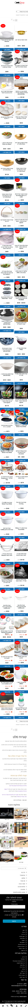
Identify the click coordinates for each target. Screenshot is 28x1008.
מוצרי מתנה (22, 977)
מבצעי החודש (22, 975)
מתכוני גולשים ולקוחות (19, 892)
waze (21, 1006)
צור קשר (23, 950)
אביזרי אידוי (22, 967)
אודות (23, 932)
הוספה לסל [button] (7, 49)
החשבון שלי (22, 942)
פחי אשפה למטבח (21, 963)
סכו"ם (23, 969)
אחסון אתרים (14, 1003)
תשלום (23, 940)
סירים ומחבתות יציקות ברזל (19, 961)
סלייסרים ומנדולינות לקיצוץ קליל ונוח (18, 785)
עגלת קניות (22, 938)
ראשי (24, 930)
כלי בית (23, 872)
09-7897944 (20, 983)
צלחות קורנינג (21, 886)
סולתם (23, 878)
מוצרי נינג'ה (22, 883)
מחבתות (23, 959)
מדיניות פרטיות (21, 944)
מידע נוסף (21, 640)
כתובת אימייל (14, 904)
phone (25, 1006)
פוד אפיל (23, 881)
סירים (23, 957)
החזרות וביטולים (21, 946)
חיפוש (7, 1006)
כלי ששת (23, 971)
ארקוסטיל (22, 875)
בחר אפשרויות (21, 49)
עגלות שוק (22, 965)
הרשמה (14, 921)
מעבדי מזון (22, 973)
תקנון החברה (22, 936)
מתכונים (23, 889)
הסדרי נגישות (22, 948)
